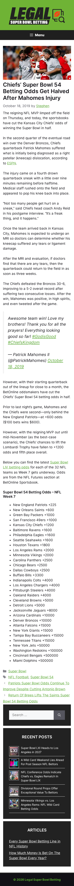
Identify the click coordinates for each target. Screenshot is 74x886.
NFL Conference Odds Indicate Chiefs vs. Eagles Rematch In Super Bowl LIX (41, 776)
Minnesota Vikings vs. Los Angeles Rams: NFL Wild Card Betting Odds (40, 804)
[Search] (59, 715)
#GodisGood (44, 336)
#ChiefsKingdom (24, 342)
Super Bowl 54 (41, 677)
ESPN (11, 163)
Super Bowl (17, 671)
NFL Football (18, 677)
